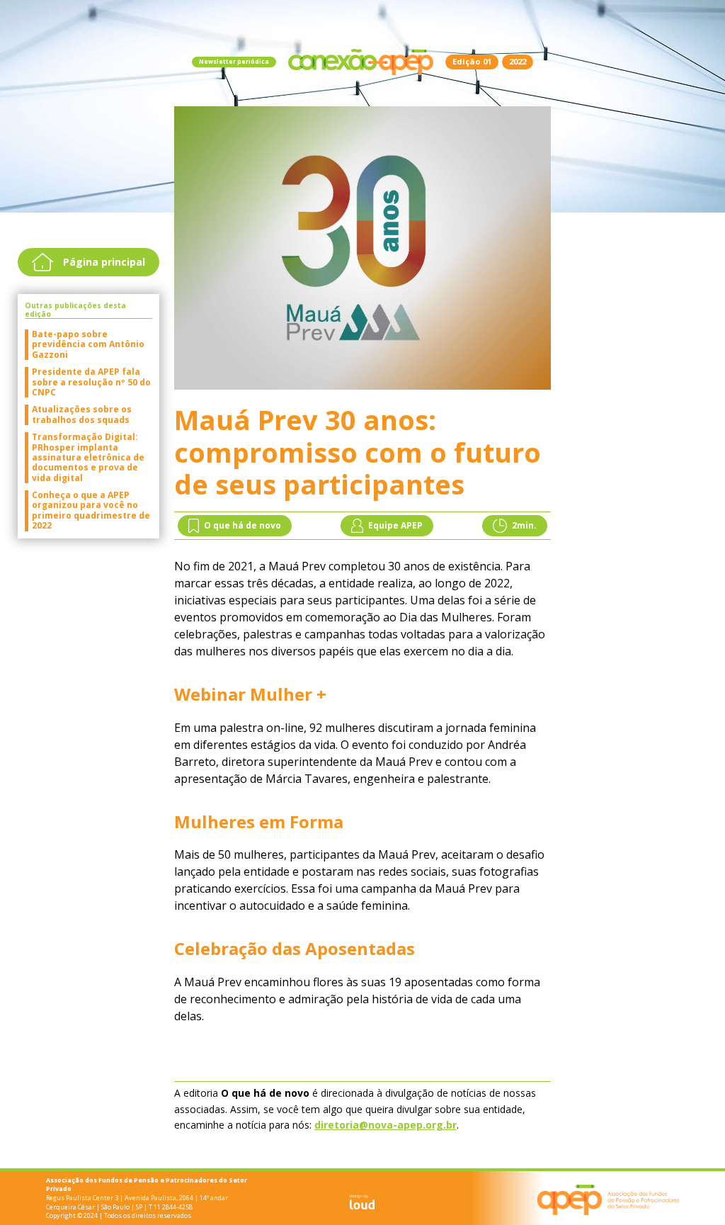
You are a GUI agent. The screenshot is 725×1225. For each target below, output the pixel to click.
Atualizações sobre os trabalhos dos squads (82, 415)
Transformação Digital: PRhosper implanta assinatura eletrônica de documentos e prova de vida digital (88, 457)
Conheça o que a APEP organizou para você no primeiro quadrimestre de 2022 (91, 510)
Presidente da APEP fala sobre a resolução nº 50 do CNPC (91, 382)
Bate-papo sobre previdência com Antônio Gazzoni (88, 344)
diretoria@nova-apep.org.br (385, 1124)
